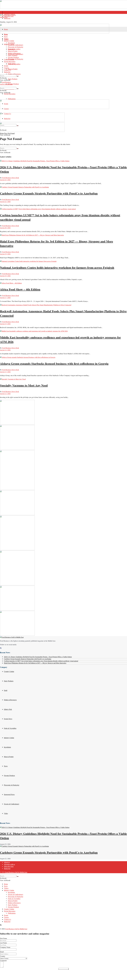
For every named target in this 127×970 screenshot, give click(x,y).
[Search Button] (17, 88)
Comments (3, 960)
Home (6, 29)
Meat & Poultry (13, 69)
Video (6, 813)
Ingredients (11, 43)
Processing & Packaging (15, 59)
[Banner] (32, 121)
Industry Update (9, 41)
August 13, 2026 (5, 372)
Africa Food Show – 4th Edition (20, 289)
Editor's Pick (8, 709)
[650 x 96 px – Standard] (32, 131)
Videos (6, 38)
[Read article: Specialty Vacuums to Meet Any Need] (63, 379)
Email (2, 952)
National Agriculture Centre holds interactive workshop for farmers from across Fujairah (57, 267)
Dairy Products (12, 79)
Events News (8, 719)
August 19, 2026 (5, 254)
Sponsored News (9, 794)
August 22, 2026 (5, 180)
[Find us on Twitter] (1, 648)
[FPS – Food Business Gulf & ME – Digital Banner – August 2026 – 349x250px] (17, 449)
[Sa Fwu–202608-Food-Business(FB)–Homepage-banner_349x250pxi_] (17, 424)
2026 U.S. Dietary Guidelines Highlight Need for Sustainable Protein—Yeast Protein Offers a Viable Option (38, 657)
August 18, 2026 (5, 276)
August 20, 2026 (5, 228)
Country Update (9, 59)
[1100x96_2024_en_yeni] (54, 33)
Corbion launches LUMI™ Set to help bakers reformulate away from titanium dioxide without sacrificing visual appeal (41, 661)
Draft (5, 690)
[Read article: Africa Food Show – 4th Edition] (63, 283)
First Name (3, 938)
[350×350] (17, 585)
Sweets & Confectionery (15, 45)
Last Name (3, 943)
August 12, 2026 (5, 394)
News (6, 36)
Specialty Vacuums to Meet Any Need (24, 385)
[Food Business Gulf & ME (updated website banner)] (17, 514)
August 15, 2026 (5, 324)
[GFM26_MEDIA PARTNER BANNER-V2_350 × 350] (17, 550)
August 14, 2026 (5, 350)
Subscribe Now (9, 16)
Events (6, 66)
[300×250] (17, 610)
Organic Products (13, 84)
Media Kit (7, 18)
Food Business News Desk (10, 178)
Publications (12, 99)
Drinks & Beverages (14, 74)
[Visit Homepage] (63, 19)
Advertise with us (9, 864)
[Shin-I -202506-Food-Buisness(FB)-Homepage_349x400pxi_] (17, 489)
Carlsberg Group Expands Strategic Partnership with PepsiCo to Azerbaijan (49, 193)
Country (2, 956)
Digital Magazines (9, 94)
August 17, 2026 (5, 297)
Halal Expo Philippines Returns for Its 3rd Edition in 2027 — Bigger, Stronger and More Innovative (35, 663)
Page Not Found (9, 133)
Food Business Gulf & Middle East (16, 872)
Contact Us (7, 70)
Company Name (5, 947)
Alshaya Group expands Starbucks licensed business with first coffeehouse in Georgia (54, 363)
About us (7, 12)
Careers (6, 68)
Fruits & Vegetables (14, 49)
